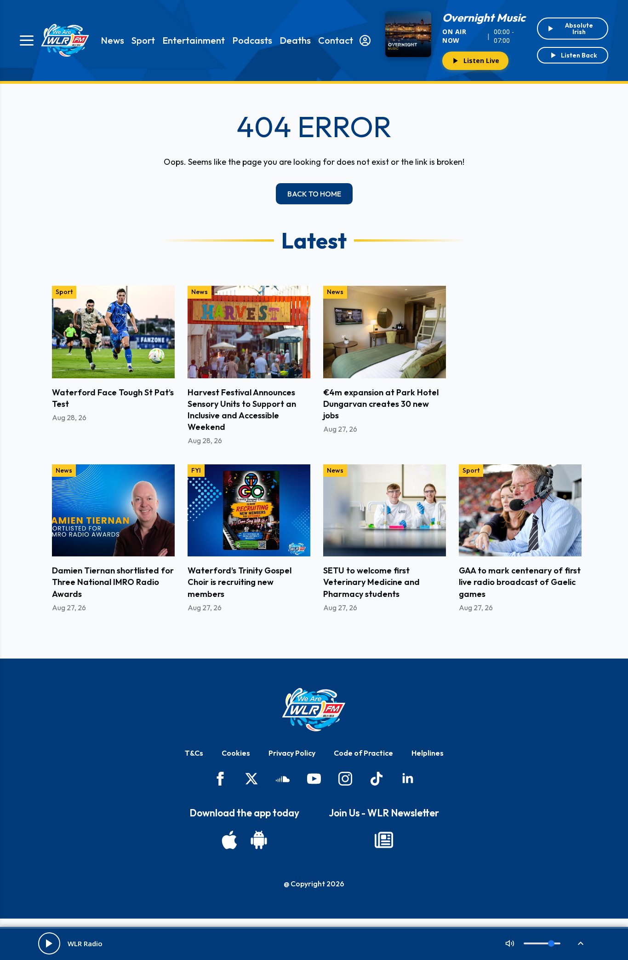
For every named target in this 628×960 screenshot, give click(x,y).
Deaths (295, 40)
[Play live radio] (49, 943)
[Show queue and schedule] (580, 943)
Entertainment (193, 40)
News (112, 40)
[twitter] (251, 779)
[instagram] (345, 779)
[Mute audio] (510, 943)
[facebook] (220, 779)
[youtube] (314, 779)
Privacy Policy (291, 753)
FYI (196, 470)
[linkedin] (408, 779)
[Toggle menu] (27, 40)
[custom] (283, 779)
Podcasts (252, 40)
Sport (143, 40)
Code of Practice (363, 753)
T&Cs (194, 753)
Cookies (236, 753)
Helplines (427, 753)
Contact (335, 40)
